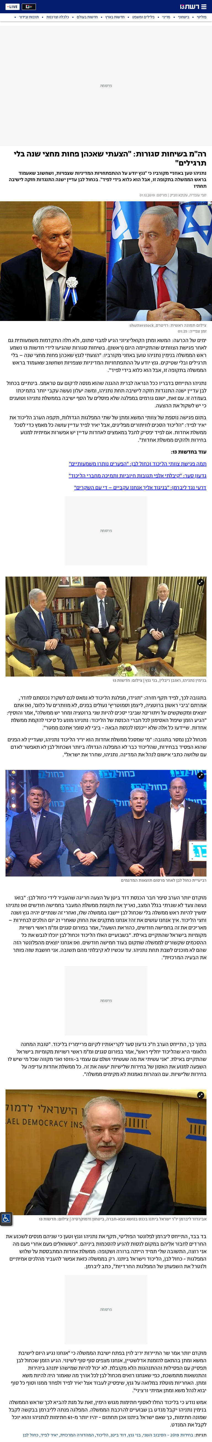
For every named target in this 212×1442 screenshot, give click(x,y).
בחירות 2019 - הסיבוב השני (168, 1435)
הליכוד (102, 1435)
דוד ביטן (118, 1435)
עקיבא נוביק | (177, 195)
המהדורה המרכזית (77, 1435)
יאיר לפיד (49, 1435)
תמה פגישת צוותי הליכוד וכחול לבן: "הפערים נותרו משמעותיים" (137, 464)
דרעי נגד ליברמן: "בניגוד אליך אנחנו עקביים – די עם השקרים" (140, 488)
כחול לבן (30, 1435)
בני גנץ (134, 1435)
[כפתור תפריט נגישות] (6, 1218)
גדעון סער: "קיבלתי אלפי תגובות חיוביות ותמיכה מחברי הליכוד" (137, 476)
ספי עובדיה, (197, 195)
